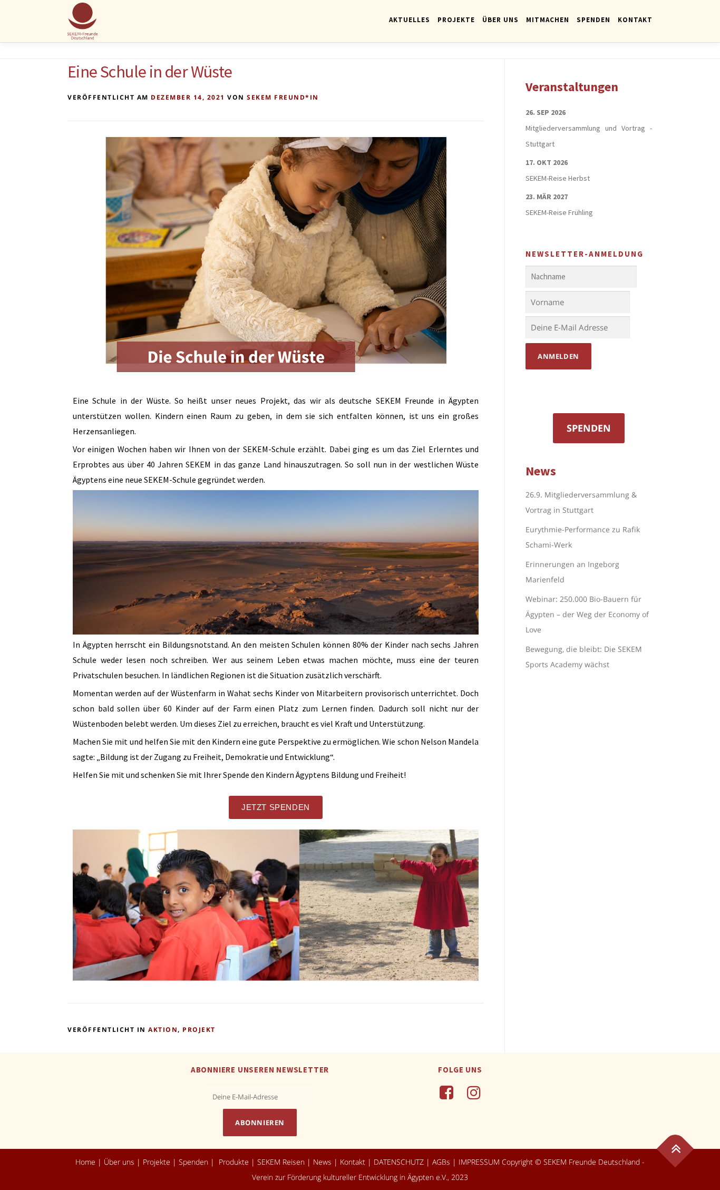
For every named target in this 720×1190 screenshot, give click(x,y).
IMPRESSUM (479, 1162)
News (322, 1162)
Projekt (199, 1029)
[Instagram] (474, 1092)
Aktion (163, 1029)
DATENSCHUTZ (400, 1162)
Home (85, 1162)
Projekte (456, 19)
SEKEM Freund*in (283, 97)
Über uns (119, 1162)
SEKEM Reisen (281, 1162)
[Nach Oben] (675, 1149)
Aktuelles (409, 19)
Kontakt (635, 19)
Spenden (593, 19)
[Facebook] (446, 1092)
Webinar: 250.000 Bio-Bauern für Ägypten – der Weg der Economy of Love (587, 614)
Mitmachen (547, 19)
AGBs (441, 1162)
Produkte (233, 1162)
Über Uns (500, 19)
